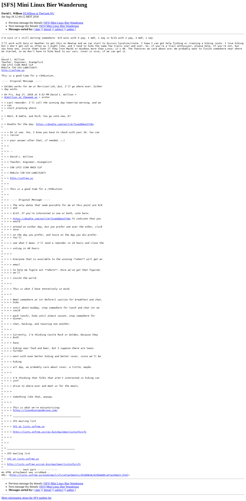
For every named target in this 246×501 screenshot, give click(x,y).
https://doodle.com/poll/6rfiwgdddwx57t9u (65, 124)
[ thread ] (47, 29)
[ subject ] (58, 29)
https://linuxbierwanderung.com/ (35, 410)
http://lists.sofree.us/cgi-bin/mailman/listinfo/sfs (49, 431)
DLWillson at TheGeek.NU (38, 13)
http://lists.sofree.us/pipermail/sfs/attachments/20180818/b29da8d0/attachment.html (69, 475)
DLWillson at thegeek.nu (20, 97)
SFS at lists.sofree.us (29, 426)
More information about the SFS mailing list (26, 497)
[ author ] (70, 29)
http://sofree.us (12, 70)
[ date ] (38, 29)
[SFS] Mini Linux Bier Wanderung (63, 22)
